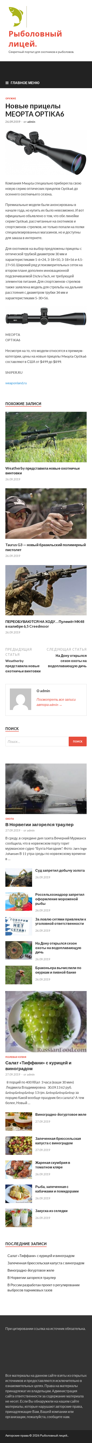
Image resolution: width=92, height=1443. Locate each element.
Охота (9, 819)
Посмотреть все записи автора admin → (56, 702)
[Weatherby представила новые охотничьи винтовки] (46, 463)
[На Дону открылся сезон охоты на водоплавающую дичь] (18, 958)
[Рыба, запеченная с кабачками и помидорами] (18, 1202)
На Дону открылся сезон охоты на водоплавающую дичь (58, 947)
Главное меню (25, 83)
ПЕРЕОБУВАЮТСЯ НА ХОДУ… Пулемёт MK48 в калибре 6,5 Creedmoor (44, 624)
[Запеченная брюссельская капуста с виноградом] (18, 1153)
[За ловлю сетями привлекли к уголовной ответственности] (18, 934)
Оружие (10, 98)
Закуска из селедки (51, 1211)
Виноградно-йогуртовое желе (60, 1114)
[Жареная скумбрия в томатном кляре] (18, 1178)
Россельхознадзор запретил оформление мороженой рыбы (59, 898)
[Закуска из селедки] (18, 1226)
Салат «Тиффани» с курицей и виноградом (40, 1256)
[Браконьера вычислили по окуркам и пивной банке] (18, 983)
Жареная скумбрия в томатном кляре (52, 1164)
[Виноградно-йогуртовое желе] (18, 1129)
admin (31, 121)
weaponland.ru (16, 383)
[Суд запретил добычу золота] (18, 885)
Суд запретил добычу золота (60, 870)
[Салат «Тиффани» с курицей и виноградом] (46, 1053)
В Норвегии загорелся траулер (39, 824)
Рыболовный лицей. (35, 38)
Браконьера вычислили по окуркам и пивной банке (58, 970)
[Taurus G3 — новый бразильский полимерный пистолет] (46, 540)
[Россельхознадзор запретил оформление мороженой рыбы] (18, 909)
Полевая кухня (15, 1057)
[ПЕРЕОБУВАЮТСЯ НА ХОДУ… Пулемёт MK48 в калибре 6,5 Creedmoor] (46, 617)
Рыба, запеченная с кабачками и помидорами (57, 1189)
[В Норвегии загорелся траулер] (46, 815)
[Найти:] (46, 741)
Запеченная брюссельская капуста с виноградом (58, 1140)
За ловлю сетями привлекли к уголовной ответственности (60, 921)
